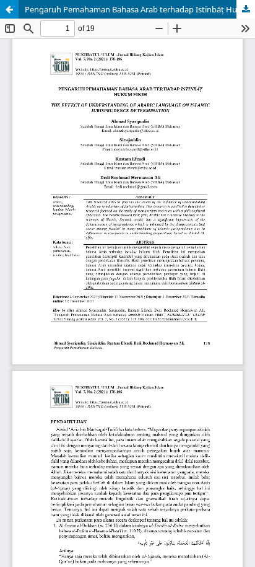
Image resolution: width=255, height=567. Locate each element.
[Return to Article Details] (9, 9)
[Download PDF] (245, 9)
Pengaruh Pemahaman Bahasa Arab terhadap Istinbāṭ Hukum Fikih (140, 9)
